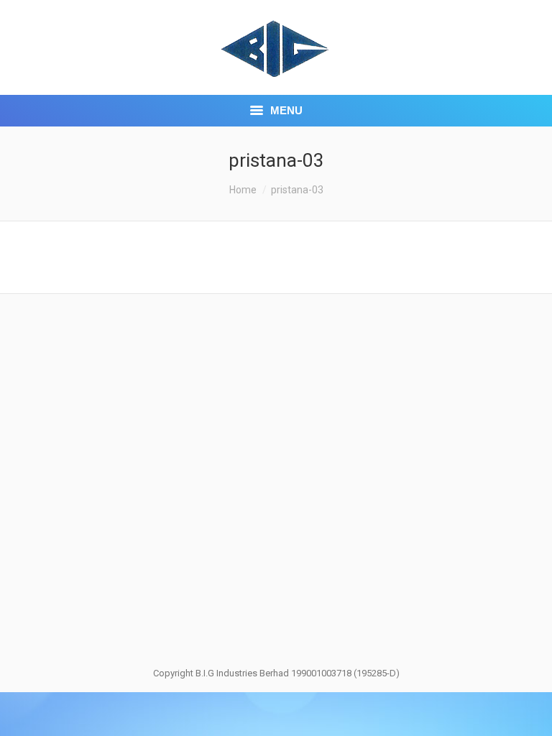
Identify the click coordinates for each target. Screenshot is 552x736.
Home (243, 190)
